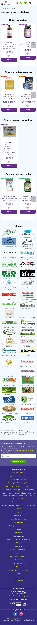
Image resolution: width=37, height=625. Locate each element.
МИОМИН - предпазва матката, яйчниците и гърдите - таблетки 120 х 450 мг (9, 148)
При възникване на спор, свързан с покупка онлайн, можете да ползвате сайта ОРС (18, 494)
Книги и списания (18, 563)
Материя (18, 543)
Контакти (18, 515)
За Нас (18, 509)
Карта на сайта (18, 512)
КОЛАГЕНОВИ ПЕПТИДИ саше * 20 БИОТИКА (27, 96)
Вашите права (18, 498)
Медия (18, 529)
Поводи (18, 567)
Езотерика (18, 522)
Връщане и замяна (18, 479)
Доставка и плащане (18, 476)
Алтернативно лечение (18, 526)
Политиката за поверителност (22, 450)
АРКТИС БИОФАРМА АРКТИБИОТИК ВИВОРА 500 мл (9, 45)
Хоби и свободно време (18, 570)
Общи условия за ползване (18, 483)
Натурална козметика (18, 556)
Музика (18, 573)
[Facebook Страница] (15, 614)
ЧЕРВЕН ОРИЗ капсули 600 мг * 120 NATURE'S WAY (27, 198)
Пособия (18, 560)
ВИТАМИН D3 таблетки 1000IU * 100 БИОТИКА (9, 96)
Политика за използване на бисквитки (18, 490)
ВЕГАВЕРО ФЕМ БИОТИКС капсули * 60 (27, 44)
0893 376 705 (20, 594)
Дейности (18, 580)
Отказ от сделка (18, 502)
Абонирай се (18, 461)
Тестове (18, 533)
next (33, 45)
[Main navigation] (34, 3)
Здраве (18, 553)
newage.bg (12, 619)
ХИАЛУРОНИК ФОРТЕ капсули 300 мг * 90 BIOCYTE (9, 198)
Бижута (18, 546)
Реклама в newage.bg (18, 473)
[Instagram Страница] (21, 614)
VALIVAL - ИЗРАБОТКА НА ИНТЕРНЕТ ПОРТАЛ (18, 505)
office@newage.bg (21, 596)
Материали (18, 577)
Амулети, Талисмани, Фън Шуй (18, 539)
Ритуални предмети (18, 549)
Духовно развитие (18, 519)
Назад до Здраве (8, 8)
